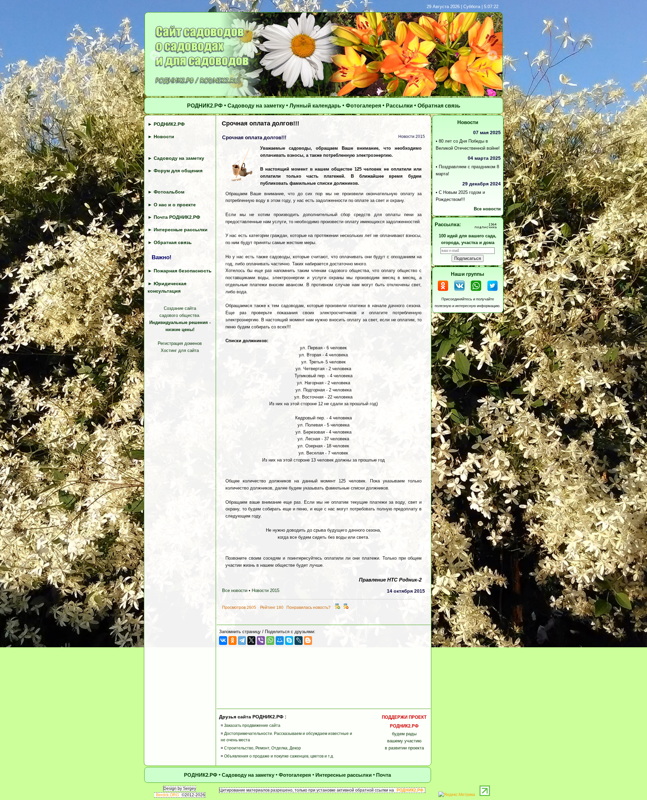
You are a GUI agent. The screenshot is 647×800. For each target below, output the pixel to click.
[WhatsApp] (270, 640)
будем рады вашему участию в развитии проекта (404, 733)
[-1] (345, 607)
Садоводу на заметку (256, 106)
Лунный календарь (315, 106)
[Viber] (261, 640)
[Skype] (289, 640)
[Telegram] (242, 640)
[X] (251, 640)
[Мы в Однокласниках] (443, 291)
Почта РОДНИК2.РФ (177, 217)
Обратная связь (439, 106)
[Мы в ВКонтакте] (459, 291)
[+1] (337, 607)
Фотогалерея (363, 106)
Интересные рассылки (181, 230)
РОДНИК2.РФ (205, 106)
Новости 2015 (265, 590)
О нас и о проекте (175, 204)
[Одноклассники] (232, 640)
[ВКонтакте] (223, 640)
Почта (383, 775)
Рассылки (399, 106)
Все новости (234, 590)
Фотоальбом (169, 192)
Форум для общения (178, 170)
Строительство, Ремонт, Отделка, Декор (262, 748)
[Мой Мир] (280, 640)
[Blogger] (308, 640)
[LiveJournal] (299, 640)
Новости (164, 137)
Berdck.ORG (167, 795)
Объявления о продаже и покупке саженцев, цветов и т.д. (279, 756)
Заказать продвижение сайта (252, 725)
